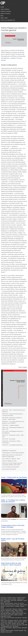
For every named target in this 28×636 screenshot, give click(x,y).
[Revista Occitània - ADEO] (12, 610)
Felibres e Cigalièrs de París (9, 461)
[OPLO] (2, 623)
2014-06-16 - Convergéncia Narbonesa (12, 445)
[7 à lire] (7, 624)
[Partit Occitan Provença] (17, 613)
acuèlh (2, 7)
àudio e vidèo (4, 18)
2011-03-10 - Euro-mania (8, 439)
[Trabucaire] (7, 600)
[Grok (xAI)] (8, 632)
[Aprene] (14, 623)
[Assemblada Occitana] (6, 616)
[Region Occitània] (18, 614)
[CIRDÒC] (25, 620)
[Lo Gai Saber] (8, 609)
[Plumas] (21, 610)
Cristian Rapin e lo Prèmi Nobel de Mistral (13, 452)
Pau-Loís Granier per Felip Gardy (10, 467)
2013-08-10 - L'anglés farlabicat (10, 425)
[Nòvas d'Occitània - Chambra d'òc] (15, 599)
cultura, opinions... (5, 9)
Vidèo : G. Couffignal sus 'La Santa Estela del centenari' (13, 501)
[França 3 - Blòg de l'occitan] (18, 597)
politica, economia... (6, 13)
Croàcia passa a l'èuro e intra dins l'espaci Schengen (12, 526)
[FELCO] (16, 620)
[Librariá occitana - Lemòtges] (12, 606)
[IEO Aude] (19, 624)
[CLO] (6, 623)
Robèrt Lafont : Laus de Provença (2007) (12, 539)
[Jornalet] (9, 597)
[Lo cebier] (12, 611)
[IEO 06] (24, 621)
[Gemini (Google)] (9, 630)
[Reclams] (14, 609)
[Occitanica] (4, 621)
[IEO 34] (20, 621)
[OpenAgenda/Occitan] (6, 626)
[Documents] (18, 617)
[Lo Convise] (13, 624)
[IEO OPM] (24, 624)
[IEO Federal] (15, 626)
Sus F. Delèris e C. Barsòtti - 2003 (11, 458)
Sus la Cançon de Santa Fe (9, 469)
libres (2, 15)
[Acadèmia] (10, 621)
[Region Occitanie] (17, 627)
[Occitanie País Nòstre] (6, 613)
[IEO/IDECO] (20, 600)
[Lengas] (20, 609)
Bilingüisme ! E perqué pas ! (9, 450)
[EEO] (9, 623)
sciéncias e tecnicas (6, 11)
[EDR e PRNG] (7, 601)
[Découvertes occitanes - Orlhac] (12, 604)
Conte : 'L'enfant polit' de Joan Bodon (14, 477)
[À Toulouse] (9, 627)
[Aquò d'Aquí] (4, 599)
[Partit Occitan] (19, 611)
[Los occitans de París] (9, 617)
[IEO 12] (18, 623)
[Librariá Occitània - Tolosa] (11, 603)
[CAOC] (15, 621)
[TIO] (6, 620)
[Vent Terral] (13, 600)
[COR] (20, 620)
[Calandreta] (10, 620)
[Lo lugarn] (7, 611)
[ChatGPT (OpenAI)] (18, 630)
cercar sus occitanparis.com (8, 20)
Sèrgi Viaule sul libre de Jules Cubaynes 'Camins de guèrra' (11, 564)
